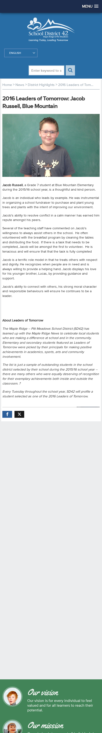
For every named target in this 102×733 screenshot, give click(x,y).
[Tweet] (19, 414)
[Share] (7, 414)
